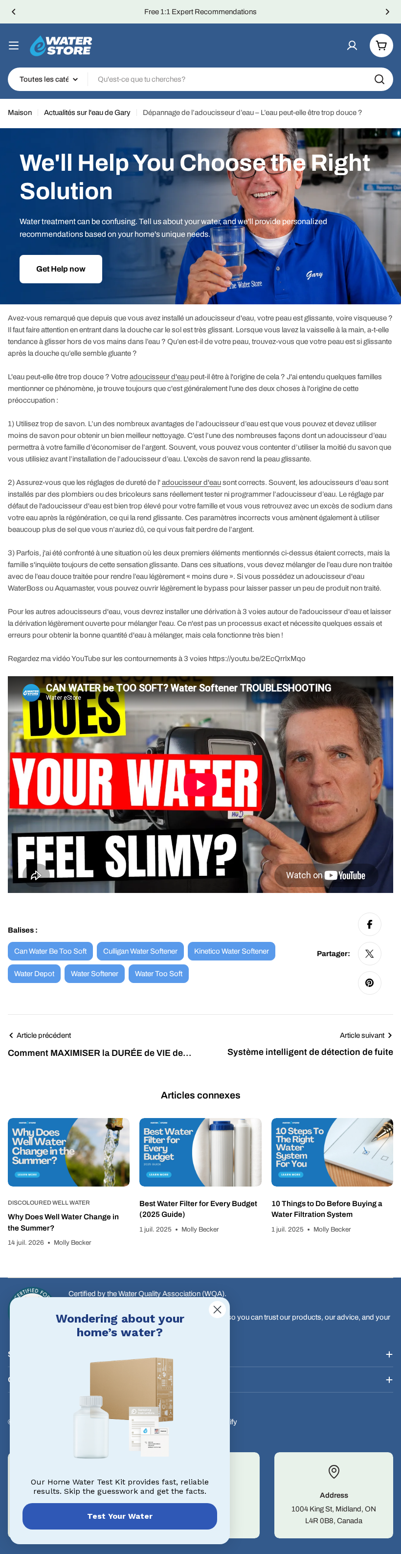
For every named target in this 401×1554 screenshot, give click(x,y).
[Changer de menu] (14, 45)
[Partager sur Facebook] (369, 924)
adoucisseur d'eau (159, 377)
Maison (20, 112)
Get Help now (61, 269)
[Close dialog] (217, 1309)
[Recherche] (379, 79)
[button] (14, 12)
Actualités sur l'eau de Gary (87, 112)
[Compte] (352, 45)
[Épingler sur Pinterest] (369, 983)
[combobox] (200, 79)
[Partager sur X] (369, 953)
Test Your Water (120, 1516)
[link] (120, 1410)
